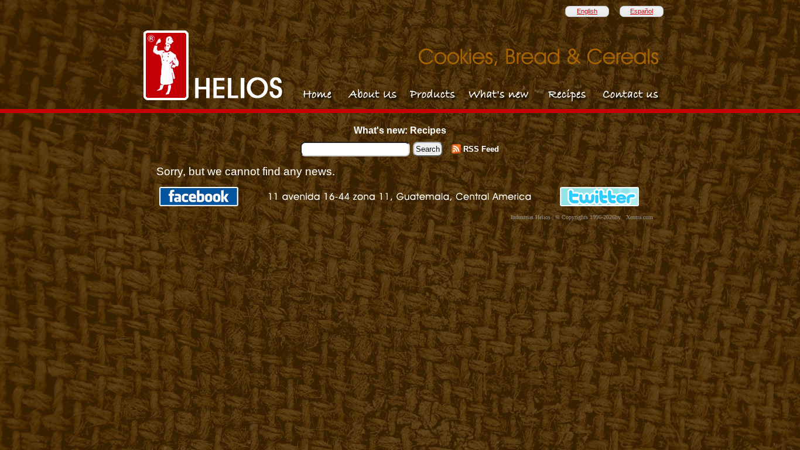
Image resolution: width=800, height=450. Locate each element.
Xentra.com (639, 217)
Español (641, 11)
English (587, 11)
